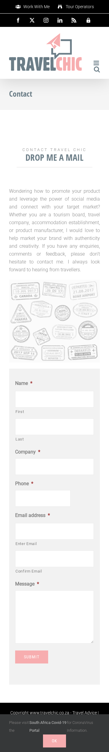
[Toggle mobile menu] (97, 63)
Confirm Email (28, 571)
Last (19, 439)
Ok (54, 740)
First (19, 411)
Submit (31, 656)
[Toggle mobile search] (97, 69)
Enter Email (26, 543)
